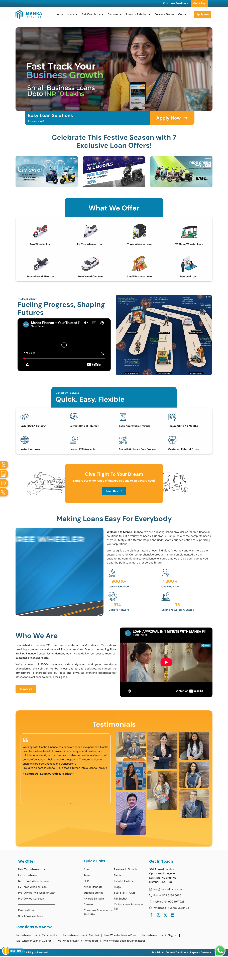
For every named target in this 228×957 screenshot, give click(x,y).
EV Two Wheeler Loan (90, 244)
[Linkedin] (173, 915)
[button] (18, 67)
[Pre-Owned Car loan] (90, 263)
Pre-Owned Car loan (90, 276)
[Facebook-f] (151, 915)
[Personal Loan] (188, 263)
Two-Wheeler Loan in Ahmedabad (77, 940)
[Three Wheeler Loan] (139, 231)
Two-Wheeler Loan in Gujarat (33, 940)
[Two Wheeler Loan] (40, 231)
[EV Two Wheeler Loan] (90, 231)
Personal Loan (188, 276)
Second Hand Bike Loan (41, 276)
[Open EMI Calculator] (102, 14)
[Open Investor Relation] (149, 14)
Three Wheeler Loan (139, 244)
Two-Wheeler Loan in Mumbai (81, 935)
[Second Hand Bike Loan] (40, 263)
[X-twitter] (165, 915)
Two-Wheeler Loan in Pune (120, 935)
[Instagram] (158, 915)
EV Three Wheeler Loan (189, 244)
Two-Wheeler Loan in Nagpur (159, 935)
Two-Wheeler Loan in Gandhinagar (124, 940)
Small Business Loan (139, 276)
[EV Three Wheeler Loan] (188, 231)
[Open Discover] (121, 14)
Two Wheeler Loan (41, 244)
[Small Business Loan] (139, 263)
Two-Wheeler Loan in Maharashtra (36, 935)
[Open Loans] (76, 14)
